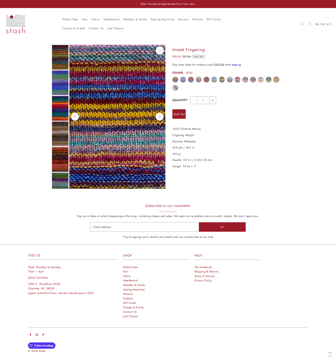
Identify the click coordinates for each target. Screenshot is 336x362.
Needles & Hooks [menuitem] (135, 19)
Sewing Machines (134, 290)
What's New (130, 267)
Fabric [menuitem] (95, 19)
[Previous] (75, 117)
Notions (128, 294)
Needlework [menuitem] (112, 19)
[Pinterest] (43, 335)
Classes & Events (133, 307)
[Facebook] (30, 335)
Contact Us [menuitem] (96, 28)
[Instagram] (37, 335)
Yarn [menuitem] (85, 19)
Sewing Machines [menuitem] (162, 19)
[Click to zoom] (160, 50)
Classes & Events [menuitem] (73, 28)
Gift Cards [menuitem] (213, 19)
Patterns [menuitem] (197, 19)
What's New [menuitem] (70, 19)
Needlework (130, 280)
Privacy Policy (203, 280)
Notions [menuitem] (183, 19)
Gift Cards (129, 303)
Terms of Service (204, 276)
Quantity (180, 100)
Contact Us (129, 312)
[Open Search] (302, 23)
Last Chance (130, 316)
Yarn (125, 271)
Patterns (128, 298)
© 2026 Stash (37, 351)
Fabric (127, 276)
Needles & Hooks (134, 285)
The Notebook (203, 267)
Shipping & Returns (206, 271)
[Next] (160, 117)
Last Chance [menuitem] (115, 28)
